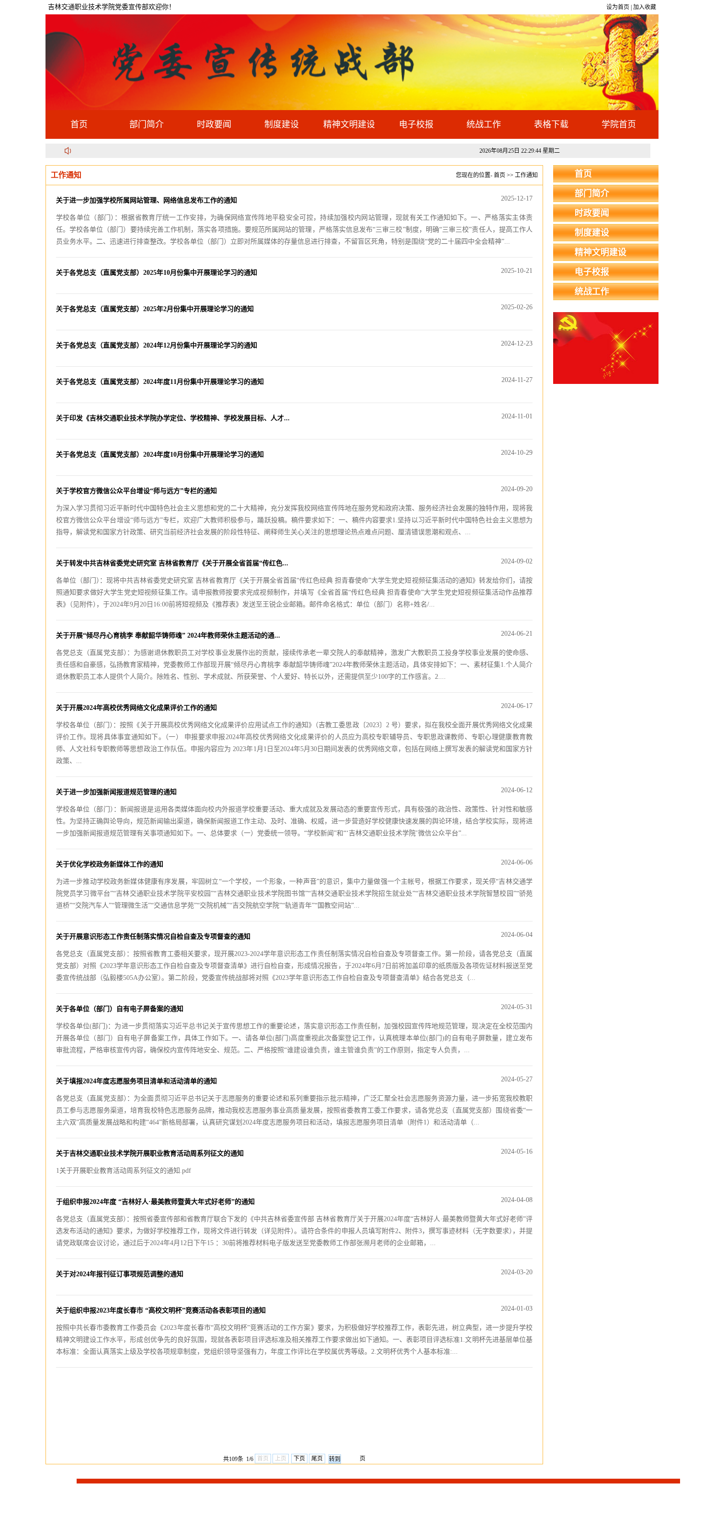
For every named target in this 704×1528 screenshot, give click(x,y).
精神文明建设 (349, 124)
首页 (79, 124)
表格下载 (551, 124)
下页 (299, 1458)
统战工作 (483, 124)
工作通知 (526, 175)
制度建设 (281, 124)
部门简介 (146, 124)
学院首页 (619, 124)
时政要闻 (214, 124)
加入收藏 (644, 7)
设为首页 (617, 7)
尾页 (317, 1458)
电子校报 (416, 124)
